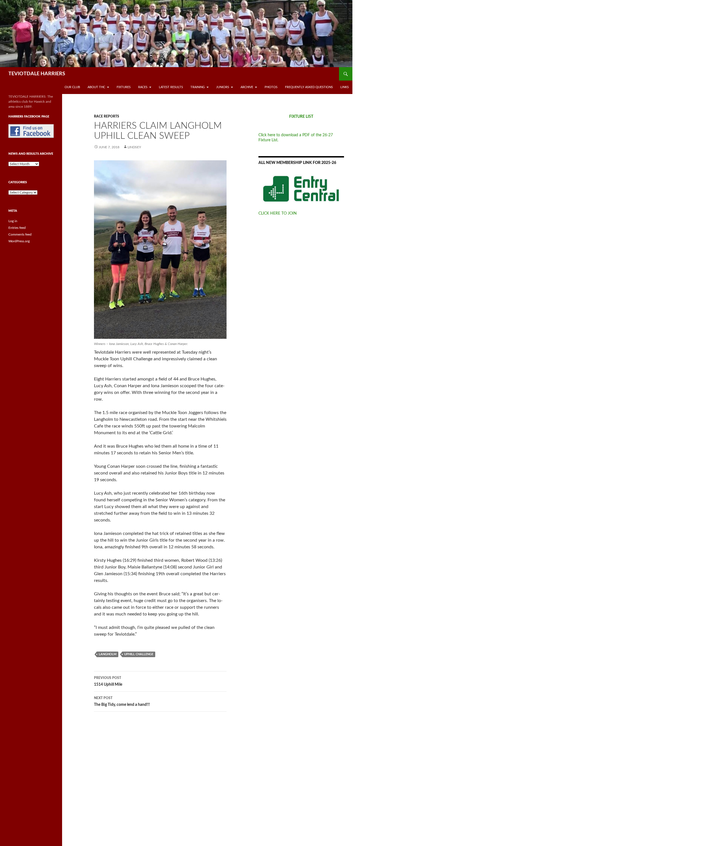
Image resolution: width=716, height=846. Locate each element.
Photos (271, 87)
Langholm (107, 654)
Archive (247, 87)
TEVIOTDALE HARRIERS (36, 73)
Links (344, 87)
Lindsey (134, 147)
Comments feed (20, 234)
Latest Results (171, 87)
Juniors (222, 87)
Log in (12, 221)
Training (197, 87)
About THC (96, 87)
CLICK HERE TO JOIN (277, 213)
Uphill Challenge (138, 654)
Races (142, 87)
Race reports (106, 116)
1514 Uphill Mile (108, 681)
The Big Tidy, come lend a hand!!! (122, 701)
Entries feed (17, 227)
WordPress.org (19, 241)
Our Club (72, 87)
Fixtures (124, 87)
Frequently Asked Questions (309, 87)
